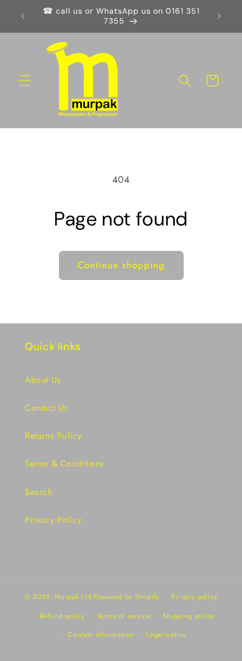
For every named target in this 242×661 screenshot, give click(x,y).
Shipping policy (189, 616)
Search (39, 492)
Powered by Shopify (126, 597)
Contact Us (46, 407)
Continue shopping (121, 265)
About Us (43, 380)
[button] (24, 80)
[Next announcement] (219, 16)
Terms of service (124, 616)
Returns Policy (53, 435)
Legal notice (166, 634)
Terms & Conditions (64, 463)
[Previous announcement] (23, 16)
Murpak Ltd (73, 597)
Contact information (100, 634)
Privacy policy (194, 597)
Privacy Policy (53, 520)
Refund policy (62, 616)
